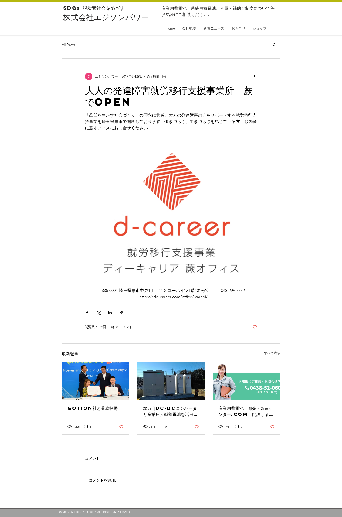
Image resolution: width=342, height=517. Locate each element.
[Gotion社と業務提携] (95, 381)
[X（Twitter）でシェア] (98, 312)
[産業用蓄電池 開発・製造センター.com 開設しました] (246, 381)
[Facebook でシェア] (87, 312)
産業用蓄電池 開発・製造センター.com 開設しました (245, 411)
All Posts (68, 44)
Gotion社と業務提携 (92, 408)
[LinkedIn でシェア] (110, 312)
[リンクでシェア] (121, 312)
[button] (274, 44)
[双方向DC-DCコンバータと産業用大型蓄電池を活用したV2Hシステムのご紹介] (171, 381)
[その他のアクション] (254, 76)
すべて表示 (272, 353)
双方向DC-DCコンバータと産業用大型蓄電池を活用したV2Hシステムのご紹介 (170, 411)
